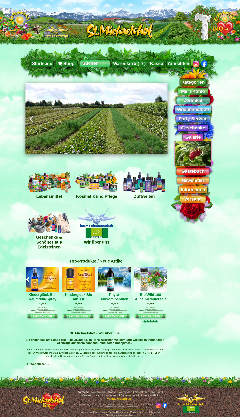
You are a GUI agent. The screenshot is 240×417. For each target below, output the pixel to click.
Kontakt (156, 392)
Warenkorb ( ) (129, 63)
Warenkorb (98, 392)
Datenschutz (129, 395)
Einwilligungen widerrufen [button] (119, 415)
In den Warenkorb (42, 316)
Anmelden (178, 63)
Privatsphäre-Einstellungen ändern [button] (97, 412)
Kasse (112, 392)
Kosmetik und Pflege (96, 196)
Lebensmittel (49, 196)
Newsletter (142, 392)
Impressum (111, 395)
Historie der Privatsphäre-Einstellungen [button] (138, 412)
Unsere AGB (148, 395)
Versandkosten (44, 309)
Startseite (82, 392)
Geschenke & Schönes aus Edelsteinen (49, 242)
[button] (31, 119)
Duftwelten (144, 196)
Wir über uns (96, 242)
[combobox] (95, 63)
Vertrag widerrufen (119, 398)
